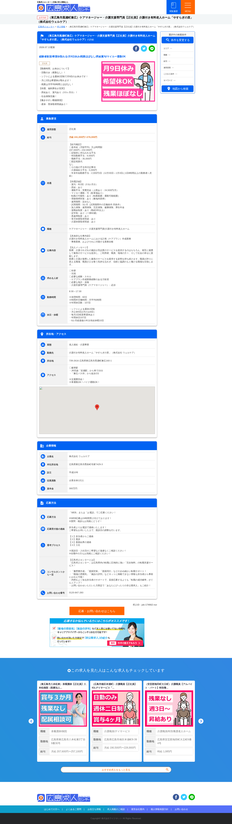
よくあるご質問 (73, 809)
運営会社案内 (137, 809)
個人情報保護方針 (159, 809)
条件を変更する (177, 40)
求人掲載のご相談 (116, 809)
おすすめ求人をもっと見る (135, 769)
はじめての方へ (51, 809)
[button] (97, 407)
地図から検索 (177, 88)
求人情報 (61, 27)
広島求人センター (46, 27)
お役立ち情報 (94, 809)
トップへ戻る (224, 816)
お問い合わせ (181, 809)
